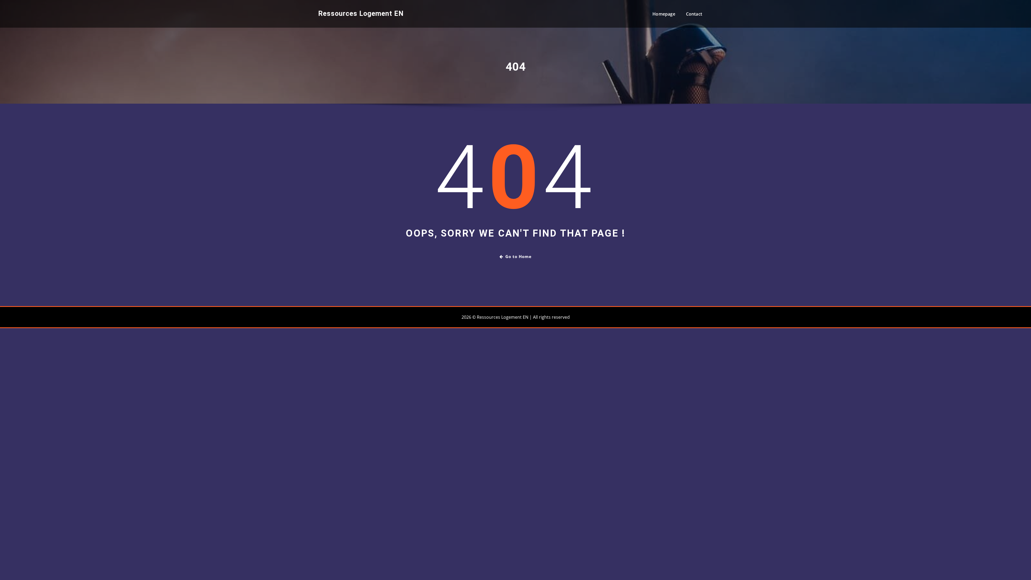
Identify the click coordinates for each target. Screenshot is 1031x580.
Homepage (663, 14)
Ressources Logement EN (361, 13)
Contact (694, 14)
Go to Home (518, 256)
